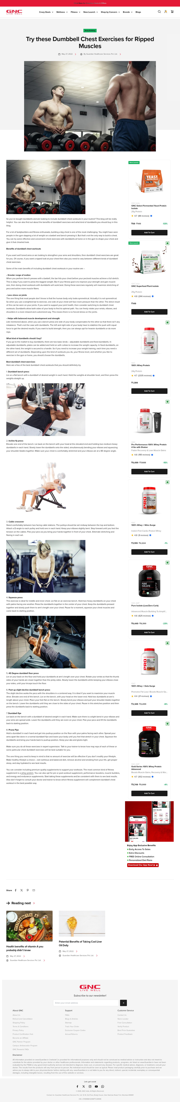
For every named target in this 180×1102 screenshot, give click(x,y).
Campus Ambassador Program (25, 1045)
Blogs (138, 12)
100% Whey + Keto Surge (143, 686)
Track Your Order (72, 1026)
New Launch (89, 12)
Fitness (74, 12)
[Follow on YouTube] (96, 1086)
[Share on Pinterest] (27, 890)
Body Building (90, 30)
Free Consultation (125, 1023)
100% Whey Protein (140, 365)
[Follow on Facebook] (77, 1086)
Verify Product (123, 1026)
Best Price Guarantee (126, 1030)
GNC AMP (135, 603)
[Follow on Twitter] (83, 1086)
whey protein (27, 772)
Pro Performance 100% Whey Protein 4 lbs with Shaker (149, 446)
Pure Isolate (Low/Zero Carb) (145, 605)
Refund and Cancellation (23, 1019)
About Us (16, 1015)
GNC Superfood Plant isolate (145, 286)
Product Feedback (125, 1034)
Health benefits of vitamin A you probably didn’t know (24, 948)
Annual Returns (71, 1034)
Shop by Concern (109, 12)
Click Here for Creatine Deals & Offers (90, 3)
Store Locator (123, 1019)
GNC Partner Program (21, 1042)
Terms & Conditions (20, 1026)
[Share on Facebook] (15, 890)
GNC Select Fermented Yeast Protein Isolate (148, 207)
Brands (126, 12)
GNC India (135, 203)
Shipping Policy (19, 1023)
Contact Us (122, 1015)
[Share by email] (33, 890)
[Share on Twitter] (21, 890)
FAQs (67, 1015)
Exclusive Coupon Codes (75, 1030)
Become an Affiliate (20, 1038)
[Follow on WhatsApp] (102, 1086)
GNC (133, 363)
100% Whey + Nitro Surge (143, 525)
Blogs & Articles (71, 1019)
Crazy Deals (45, 12)
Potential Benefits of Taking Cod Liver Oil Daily (80, 943)
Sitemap (68, 1023)
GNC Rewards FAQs (21, 1049)
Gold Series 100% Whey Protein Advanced (146, 768)
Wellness (60, 12)
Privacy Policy (18, 1030)
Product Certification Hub (23, 1034)
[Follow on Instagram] (90, 1086)
